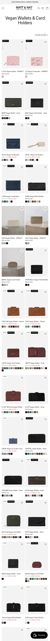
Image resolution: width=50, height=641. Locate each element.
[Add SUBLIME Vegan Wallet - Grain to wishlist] (22, 461)
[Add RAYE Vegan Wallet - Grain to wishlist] (45, 502)
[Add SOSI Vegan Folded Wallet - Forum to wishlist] (45, 588)
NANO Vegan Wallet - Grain (11, 574)
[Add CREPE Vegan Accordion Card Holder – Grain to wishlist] (22, 419)
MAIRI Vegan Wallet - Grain (11, 113)
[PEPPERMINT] (26, 368)
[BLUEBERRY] (9, 454)
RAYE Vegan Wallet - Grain (34, 532)
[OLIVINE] (11, 368)
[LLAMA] (31, 201)
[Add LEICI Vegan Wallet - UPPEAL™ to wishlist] (22, 208)
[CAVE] (3, 623)
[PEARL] (3, 243)
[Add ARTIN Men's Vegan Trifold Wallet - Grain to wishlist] (45, 250)
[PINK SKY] (3, 76)
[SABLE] (37, 201)
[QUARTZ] (3, 412)
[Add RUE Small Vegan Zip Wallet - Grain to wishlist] (22, 502)
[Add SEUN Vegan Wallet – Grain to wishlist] (45, 461)
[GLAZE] (9, 160)
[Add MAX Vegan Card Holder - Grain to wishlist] (45, 83)
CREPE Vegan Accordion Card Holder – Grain (12, 449)
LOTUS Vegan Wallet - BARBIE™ (13, 71)
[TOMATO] (16, 327)
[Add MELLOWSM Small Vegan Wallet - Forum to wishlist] (22, 630)
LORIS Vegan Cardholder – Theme (11, 197)
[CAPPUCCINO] (26, 243)
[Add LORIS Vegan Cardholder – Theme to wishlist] (22, 167)
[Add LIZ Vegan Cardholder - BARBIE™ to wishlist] (45, 42)
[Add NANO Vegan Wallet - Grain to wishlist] (22, 544)
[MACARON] (7, 160)
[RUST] (31, 160)
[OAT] (44, 368)
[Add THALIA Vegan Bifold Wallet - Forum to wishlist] (22, 588)
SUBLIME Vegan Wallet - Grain (12, 490)
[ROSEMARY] (3, 118)
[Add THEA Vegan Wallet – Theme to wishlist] (45, 292)
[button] (38, 8)
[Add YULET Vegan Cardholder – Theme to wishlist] (22, 125)
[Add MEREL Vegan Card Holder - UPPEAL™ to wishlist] (22, 250)
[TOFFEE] (3, 368)
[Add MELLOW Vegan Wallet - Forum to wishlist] (45, 630)
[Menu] (2, 8)
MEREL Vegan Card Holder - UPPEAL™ (11, 280)
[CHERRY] (16, 368)
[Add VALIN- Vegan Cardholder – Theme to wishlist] (45, 125)
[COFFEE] (3, 327)
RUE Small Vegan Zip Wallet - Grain (12, 533)
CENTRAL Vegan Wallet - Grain (35, 449)
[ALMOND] (9, 118)
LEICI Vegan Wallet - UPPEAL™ (12, 238)
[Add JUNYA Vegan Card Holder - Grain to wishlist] (22, 334)
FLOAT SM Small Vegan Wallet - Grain (12, 408)
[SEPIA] (18, 327)
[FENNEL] (39, 201)
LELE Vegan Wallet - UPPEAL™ (35, 238)
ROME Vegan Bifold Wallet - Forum (34, 197)
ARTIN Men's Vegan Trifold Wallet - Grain (36, 280)
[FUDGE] (5, 118)
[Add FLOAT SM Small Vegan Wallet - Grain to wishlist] (22, 377)
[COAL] (5, 368)
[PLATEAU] (14, 368)
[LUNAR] (5, 160)
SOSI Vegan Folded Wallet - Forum (34, 618)
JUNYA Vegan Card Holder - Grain (11, 364)
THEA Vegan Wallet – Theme (35, 321)
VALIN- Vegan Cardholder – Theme (34, 155)
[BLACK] (7, 118)
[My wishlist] (42, 8)
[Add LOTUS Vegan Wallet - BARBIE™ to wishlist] (22, 42)
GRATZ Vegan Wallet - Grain (35, 363)
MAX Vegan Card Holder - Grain (36, 113)
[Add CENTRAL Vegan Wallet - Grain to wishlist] (45, 419)
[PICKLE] (28, 201)
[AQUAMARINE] (9, 368)
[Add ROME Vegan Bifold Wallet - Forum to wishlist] (45, 167)
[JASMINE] (26, 623)
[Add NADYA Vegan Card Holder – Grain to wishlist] (45, 544)
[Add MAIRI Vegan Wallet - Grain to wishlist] (22, 83)
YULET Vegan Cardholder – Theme (11, 155)
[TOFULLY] (28, 160)
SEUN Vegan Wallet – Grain (34, 490)
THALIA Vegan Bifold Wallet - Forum (12, 618)
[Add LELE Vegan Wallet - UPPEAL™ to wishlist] (45, 208)
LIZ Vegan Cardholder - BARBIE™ (36, 71)
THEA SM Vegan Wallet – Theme (13, 321)
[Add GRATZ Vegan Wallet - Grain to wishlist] (45, 334)
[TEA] (3, 160)
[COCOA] (33, 201)
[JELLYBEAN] (7, 201)
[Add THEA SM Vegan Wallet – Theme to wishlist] (22, 292)
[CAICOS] (5, 243)
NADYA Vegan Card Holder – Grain (35, 574)
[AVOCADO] (7, 368)
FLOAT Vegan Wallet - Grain (34, 407)
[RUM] (35, 201)
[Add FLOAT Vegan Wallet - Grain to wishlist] (45, 377)
